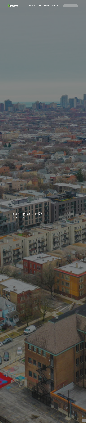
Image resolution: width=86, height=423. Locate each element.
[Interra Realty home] (13, 6)
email (60, 5)
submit (77, 5)
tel (57, 5)
